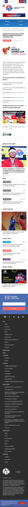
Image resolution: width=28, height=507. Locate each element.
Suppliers (5, 454)
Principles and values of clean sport (13, 387)
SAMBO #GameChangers (11, 366)
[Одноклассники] (6, 135)
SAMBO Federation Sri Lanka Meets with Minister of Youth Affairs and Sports (12, 202)
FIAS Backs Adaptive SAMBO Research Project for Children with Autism (14, 185)
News (9, 28)
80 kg (7, 102)
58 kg (14, 92)
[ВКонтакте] (4, 135)
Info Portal (20, 21)
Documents (7, 329)
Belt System (7, 21)
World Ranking (8, 379)
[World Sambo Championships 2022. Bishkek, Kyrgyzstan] (14, 276)
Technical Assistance (9, 345)
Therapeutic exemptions (10, 409)
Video (6, 435)
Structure (7, 326)
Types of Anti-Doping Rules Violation (13, 401)
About (6, 324)
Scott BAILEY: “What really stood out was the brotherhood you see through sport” (14, 194)
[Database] (25, 1)
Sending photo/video (10, 448)
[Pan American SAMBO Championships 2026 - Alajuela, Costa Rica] (14, 221)
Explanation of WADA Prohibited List (14, 404)
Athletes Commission (10, 376)
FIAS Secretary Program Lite (11, 339)
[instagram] (23, 317)
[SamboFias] (6, 471)
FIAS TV (7, 441)
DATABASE (21, 24)
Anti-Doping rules (9, 389)
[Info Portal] (21, 1)
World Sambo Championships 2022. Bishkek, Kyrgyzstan (13, 285)
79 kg (19, 97)
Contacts (7, 347)
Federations (6, 350)
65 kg (22, 100)
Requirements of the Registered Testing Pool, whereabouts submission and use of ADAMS (15, 421)
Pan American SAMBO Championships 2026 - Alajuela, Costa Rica (13, 233)
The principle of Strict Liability (12, 396)
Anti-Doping (6, 384)
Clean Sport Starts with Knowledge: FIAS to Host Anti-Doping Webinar (13, 262)
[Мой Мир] (8, 135)
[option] (14, 161)
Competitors (8, 373)
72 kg (4, 102)
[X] (10, 135)
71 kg (17, 92)
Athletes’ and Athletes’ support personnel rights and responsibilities (14, 393)
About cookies (8, 451)
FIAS (4, 321)
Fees (10, 1)
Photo (6, 433)
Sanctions (7, 427)
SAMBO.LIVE (7, 24)
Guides (6, 462)
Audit (6, 332)
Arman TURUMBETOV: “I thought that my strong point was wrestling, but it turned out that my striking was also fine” (14, 171)
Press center (6, 430)
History (6, 342)
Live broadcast (8, 438)
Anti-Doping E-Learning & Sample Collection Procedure (13, 416)
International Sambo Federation (19, 8)
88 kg (21, 92)
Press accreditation (9, 446)
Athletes (5, 363)
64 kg (15, 97)
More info (7, 504)
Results (6, 360)
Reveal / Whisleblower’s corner (12, 425)
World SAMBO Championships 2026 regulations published (11, 254)
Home (4, 28)
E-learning (7, 371)
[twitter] (14, 317)
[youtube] (18, 317)
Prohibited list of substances (11, 406)
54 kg (16, 100)
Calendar (5, 355)
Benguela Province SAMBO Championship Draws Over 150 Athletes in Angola (13, 245)
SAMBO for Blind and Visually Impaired (14, 381)
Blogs (6, 443)
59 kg (19, 100)
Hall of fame (8, 337)
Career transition (9, 368)
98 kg (22, 97)
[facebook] (9, 317)
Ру (3, 1)
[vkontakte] (5, 317)
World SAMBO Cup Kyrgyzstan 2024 (16, 127)
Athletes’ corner (8, 334)
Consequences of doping (11, 398)
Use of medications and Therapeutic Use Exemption (14, 412)
